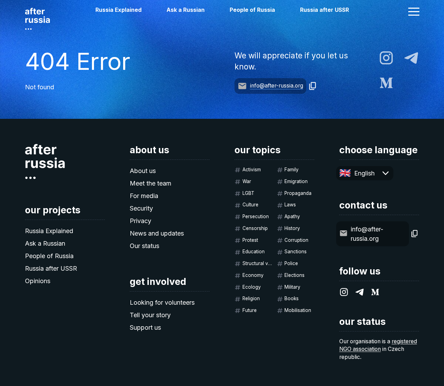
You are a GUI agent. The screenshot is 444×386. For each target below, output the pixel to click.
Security (141, 208)
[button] (413, 11)
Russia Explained (118, 10)
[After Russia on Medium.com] (386, 83)
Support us (145, 327)
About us (143, 170)
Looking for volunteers (162, 302)
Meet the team (150, 183)
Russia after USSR (324, 10)
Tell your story (150, 315)
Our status (144, 245)
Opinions (37, 281)
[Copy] (312, 86)
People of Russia (252, 10)
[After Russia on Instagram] (386, 58)
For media (144, 195)
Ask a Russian (185, 10)
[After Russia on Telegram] (411, 58)
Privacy (140, 220)
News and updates (157, 233)
